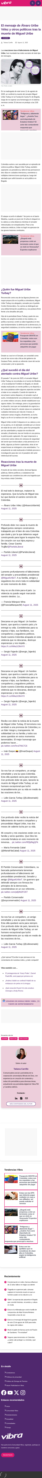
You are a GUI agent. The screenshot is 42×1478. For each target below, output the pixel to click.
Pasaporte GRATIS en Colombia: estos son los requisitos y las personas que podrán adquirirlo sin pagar (29, 341)
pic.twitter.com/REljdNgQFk (25, 842)
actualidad (4, 1038)
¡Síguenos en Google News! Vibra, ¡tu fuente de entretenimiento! (22, 1002)
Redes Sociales (23, 1038)
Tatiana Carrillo (8, 42)
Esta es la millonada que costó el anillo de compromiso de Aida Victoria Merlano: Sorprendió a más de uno (22, 1312)
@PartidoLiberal (15, 547)
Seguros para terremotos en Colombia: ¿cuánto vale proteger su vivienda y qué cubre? (22, 1339)
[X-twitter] (16, 1392)
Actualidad (5, 38)
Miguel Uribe (13, 1038)
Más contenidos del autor (21, 1104)
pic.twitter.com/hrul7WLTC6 (14, 746)
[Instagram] (23, 1392)
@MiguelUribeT (8, 578)
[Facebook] (3, 1392)
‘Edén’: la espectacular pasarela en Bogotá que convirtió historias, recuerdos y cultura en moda (22, 1302)
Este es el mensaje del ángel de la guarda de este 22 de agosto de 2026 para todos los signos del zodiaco (22, 1322)
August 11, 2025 (9, 508)
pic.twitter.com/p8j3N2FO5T (14, 892)
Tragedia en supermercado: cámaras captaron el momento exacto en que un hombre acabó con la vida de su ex (21, 1292)
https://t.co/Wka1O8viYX (13, 646)
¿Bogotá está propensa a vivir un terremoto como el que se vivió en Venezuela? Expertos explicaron (29, 244)
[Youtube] (10, 1392)
